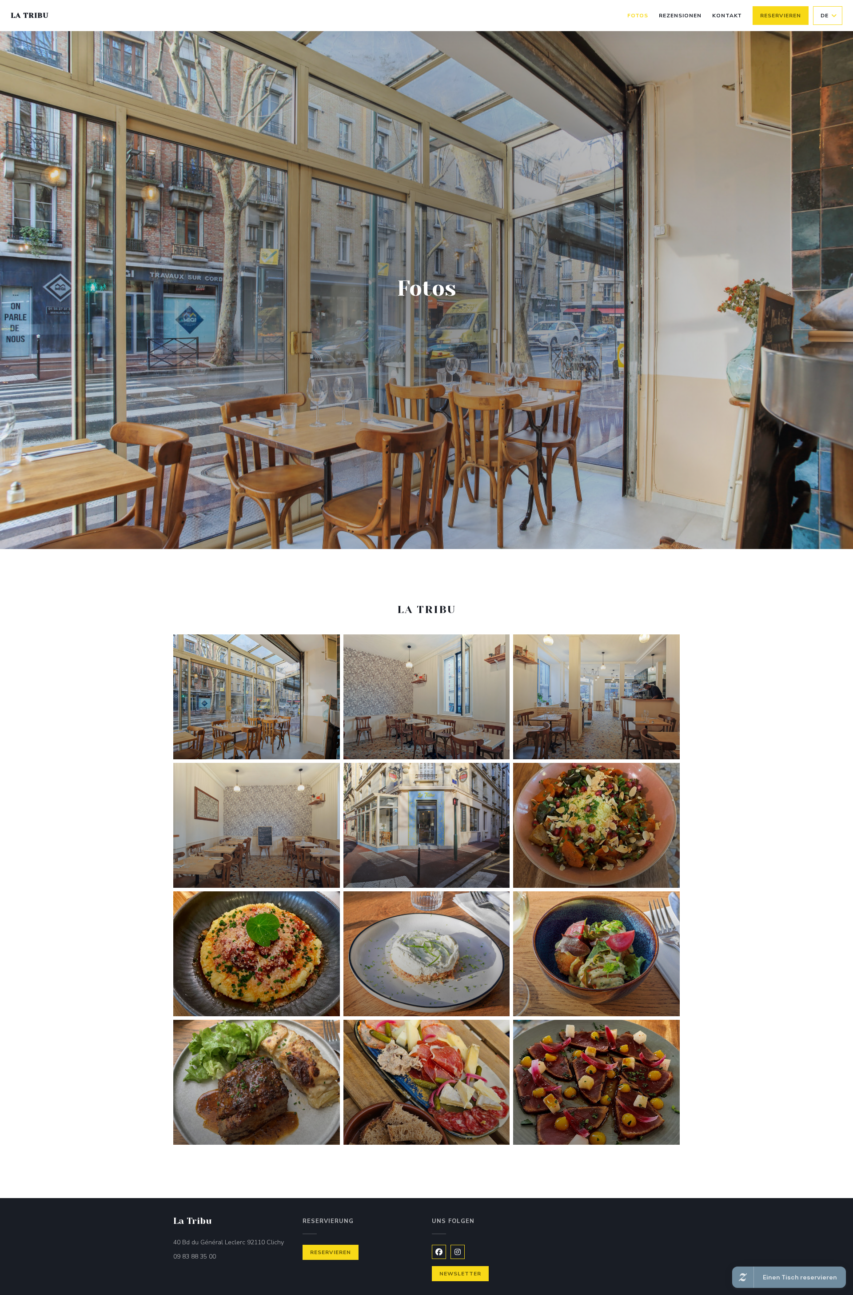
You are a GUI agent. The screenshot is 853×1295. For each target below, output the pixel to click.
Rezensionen (680, 15)
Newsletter (460, 1273)
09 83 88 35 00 (194, 1256)
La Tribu (29, 15)
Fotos (637, 15)
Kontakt (727, 15)
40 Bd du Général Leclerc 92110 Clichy (232, 1242)
